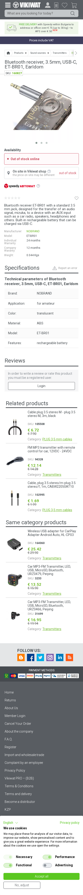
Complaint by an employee (24, 763)
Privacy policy (70, 822)
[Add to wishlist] (76, 198)
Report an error (67, 268)
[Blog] (21, 657)
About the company (19, 731)
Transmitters (51, 474)
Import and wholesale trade (24, 755)
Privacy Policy (15, 770)
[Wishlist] (64, 5)
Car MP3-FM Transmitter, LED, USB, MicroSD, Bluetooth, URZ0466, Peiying (49, 605)
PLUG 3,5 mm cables (57, 439)
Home (9, 692)
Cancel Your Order (18, 723)
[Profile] (47, 5)
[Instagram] (50, 657)
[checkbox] (8, 857)
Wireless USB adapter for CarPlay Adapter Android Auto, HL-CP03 (52, 533)
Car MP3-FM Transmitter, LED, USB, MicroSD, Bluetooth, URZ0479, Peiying (49, 570)
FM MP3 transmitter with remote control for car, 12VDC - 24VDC (51, 449)
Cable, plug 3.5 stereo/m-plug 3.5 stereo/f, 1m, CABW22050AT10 (52, 484)
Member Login (15, 716)
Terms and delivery (18, 794)
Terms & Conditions (19, 786)
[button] (10, 823)
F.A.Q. (8, 739)
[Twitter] (40, 657)
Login (41, 386)
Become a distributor (20, 802)
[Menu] (7, 5)
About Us (11, 708)
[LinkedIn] (59, 657)
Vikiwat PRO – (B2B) (19, 778)
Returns (10, 700)
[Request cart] (56, 5)
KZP (8, 809)
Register (10, 747)
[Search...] (72, 13)
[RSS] (69, 657)
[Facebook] (30, 657)
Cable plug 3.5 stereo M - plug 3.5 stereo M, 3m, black (51, 414)
